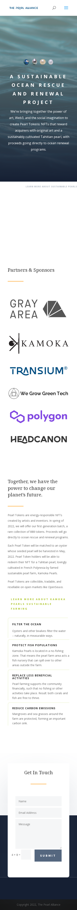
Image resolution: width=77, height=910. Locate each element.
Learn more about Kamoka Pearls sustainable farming (38, 603)
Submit (48, 855)
